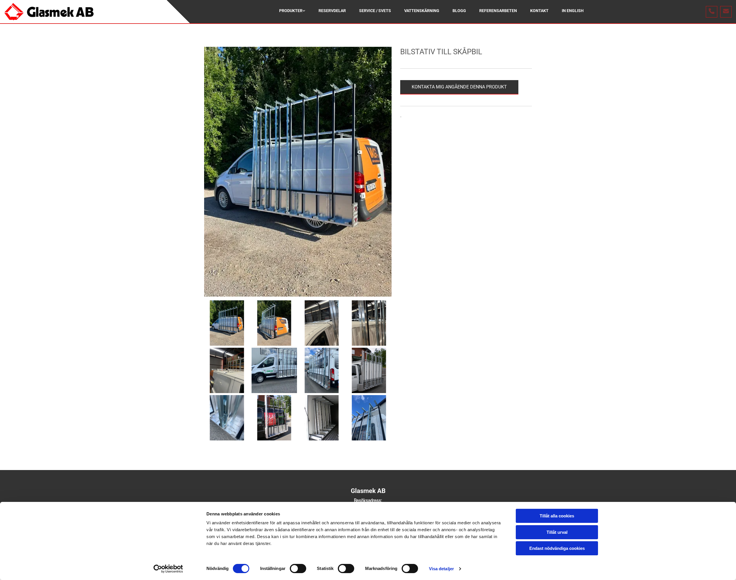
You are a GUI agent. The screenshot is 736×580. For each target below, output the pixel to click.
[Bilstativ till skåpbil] (298, 172)
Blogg (459, 10)
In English (573, 10)
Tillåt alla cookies (557, 515)
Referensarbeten (498, 10)
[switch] (298, 568)
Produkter (290, 10)
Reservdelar (332, 10)
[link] (292, 11)
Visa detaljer (441, 568)
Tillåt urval (557, 532)
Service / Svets (375, 10)
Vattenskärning (421, 10)
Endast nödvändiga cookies (557, 548)
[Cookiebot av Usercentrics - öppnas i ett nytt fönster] (168, 568)
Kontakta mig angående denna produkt (459, 87)
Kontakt (539, 10)
